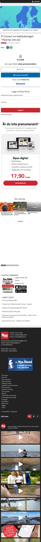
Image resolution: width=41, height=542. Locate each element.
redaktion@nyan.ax (21, 335)
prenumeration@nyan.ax (19, 341)
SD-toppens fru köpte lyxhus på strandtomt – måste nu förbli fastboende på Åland (19, 316)
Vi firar (3, 407)
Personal (4, 377)
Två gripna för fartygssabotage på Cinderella (14, 308)
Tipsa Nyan (5, 375)
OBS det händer (6, 381)
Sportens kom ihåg (7, 389)
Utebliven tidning (6, 383)
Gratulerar (4, 399)
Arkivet (17, 280)
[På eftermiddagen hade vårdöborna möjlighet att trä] (20, 477)
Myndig (4, 393)
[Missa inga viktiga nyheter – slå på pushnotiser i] (20, 531)
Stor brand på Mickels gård (9, 300)
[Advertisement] (20, 243)
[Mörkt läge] (38, 416)
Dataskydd (14, 411)
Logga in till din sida (21, 277)
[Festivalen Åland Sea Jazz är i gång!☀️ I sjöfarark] (20, 464)
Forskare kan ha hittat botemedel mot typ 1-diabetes (17, 304)
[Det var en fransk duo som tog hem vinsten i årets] (20, 504)
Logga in (37, 1)
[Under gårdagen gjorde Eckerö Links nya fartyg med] (20, 518)
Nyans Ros (5, 403)
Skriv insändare (6, 379)
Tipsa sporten (6, 391)
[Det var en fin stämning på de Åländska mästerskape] (20, 437)
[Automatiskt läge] (29, 416)
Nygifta (4, 405)
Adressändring (6, 387)
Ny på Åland (5, 401)
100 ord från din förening (9, 395)
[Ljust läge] (34, 416)
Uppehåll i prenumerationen (10, 385)
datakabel (9, 265)
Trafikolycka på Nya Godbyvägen (11, 311)
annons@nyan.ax (20, 337)
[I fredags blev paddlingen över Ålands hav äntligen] (20, 451)
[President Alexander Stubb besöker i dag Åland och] (20, 491)
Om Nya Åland (6, 411)
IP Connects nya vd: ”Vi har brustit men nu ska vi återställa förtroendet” (7, 213)
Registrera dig (19, 283)
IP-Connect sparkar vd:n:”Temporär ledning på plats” (20, 213)
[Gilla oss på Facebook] (20, 364)
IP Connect (15, 265)
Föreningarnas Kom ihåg (9, 397)
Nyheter (4, 43)
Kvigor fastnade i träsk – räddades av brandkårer (16, 321)
